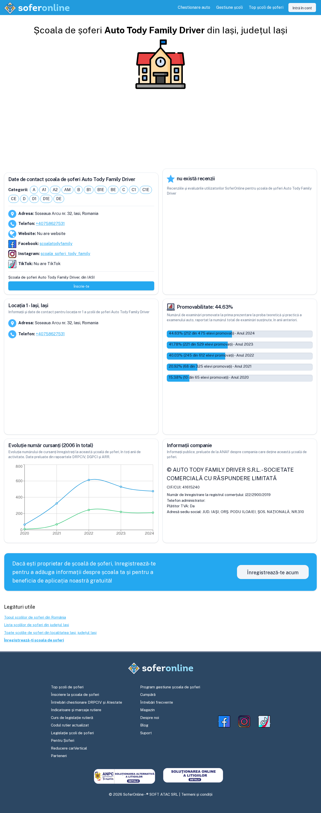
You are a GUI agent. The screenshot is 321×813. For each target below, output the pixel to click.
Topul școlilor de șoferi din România (35, 617)
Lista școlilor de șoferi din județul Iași (36, 625)
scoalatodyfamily (56, 243)
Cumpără (147, 694)
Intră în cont (302, 8)
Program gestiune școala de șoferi (170, 687)
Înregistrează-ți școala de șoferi (34, 640)
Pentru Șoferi (62, 740)
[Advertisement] (160, 129)
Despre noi (149, 717)
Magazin (147, 710)
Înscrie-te (81, 286)
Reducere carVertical (69, 748)
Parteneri (59, 756)
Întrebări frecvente (156, 702)
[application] (81, 501)
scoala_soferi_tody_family (65, 253)
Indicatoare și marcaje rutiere (76, 710)
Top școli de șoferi (67, 687)
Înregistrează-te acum (273, 573)
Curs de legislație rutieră (72, 717)
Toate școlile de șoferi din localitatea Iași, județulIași (50, 632)
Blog (144, 725)
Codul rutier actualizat (70, 725)
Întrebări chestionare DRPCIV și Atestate (86, 702)
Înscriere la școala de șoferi (75, 694)
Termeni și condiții (196, 794)
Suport (146, 733)
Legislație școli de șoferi (72, 733)
